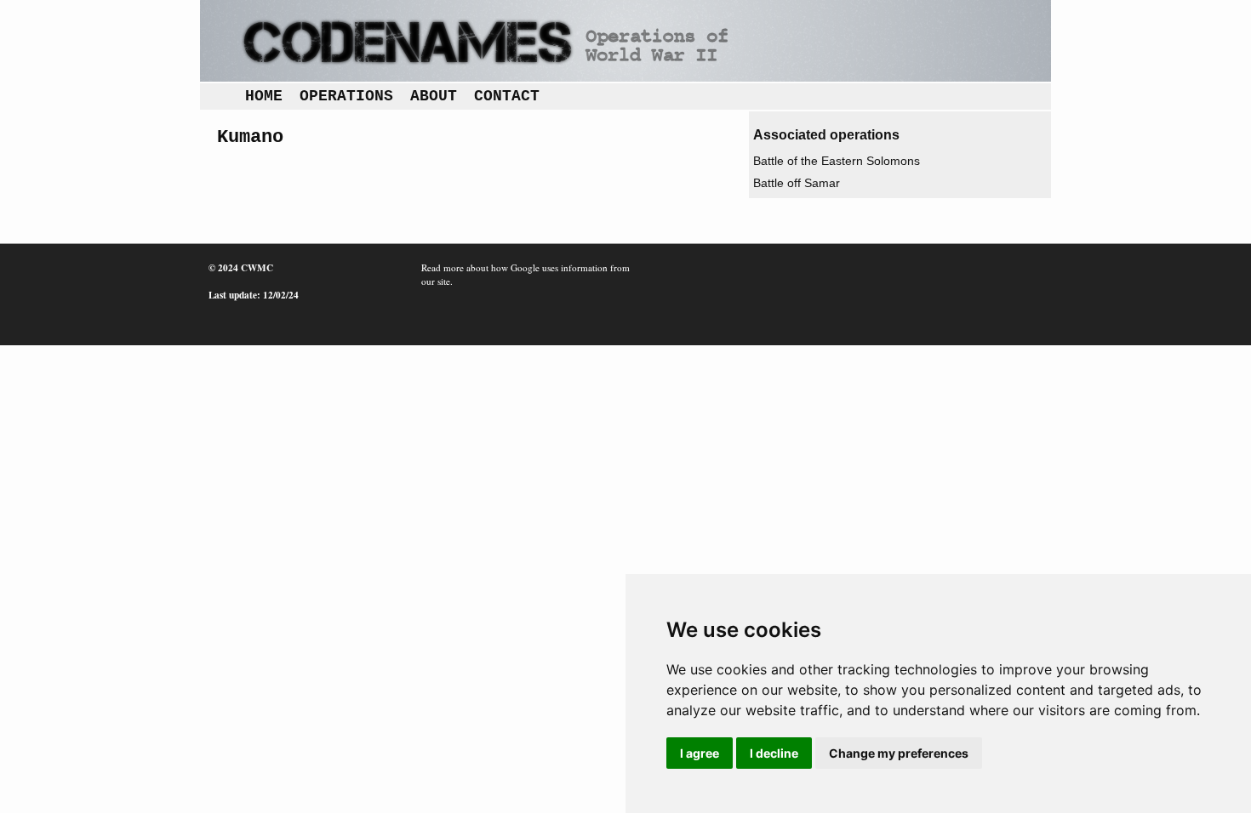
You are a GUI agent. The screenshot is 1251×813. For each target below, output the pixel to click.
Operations (346, 96)
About (433, 96)
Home (264, 96)
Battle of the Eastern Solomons (836, 161)
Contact (507, 96)
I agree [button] (699, 753)
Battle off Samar (796, 183)
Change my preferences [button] (898, 753)
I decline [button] (774, 753)
